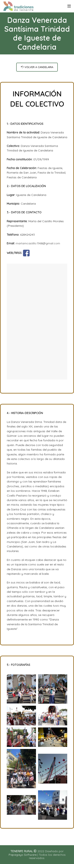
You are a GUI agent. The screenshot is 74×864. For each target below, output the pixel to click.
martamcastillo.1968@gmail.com (38, 243)
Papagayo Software (23, 855)
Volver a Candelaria (38, 67)
